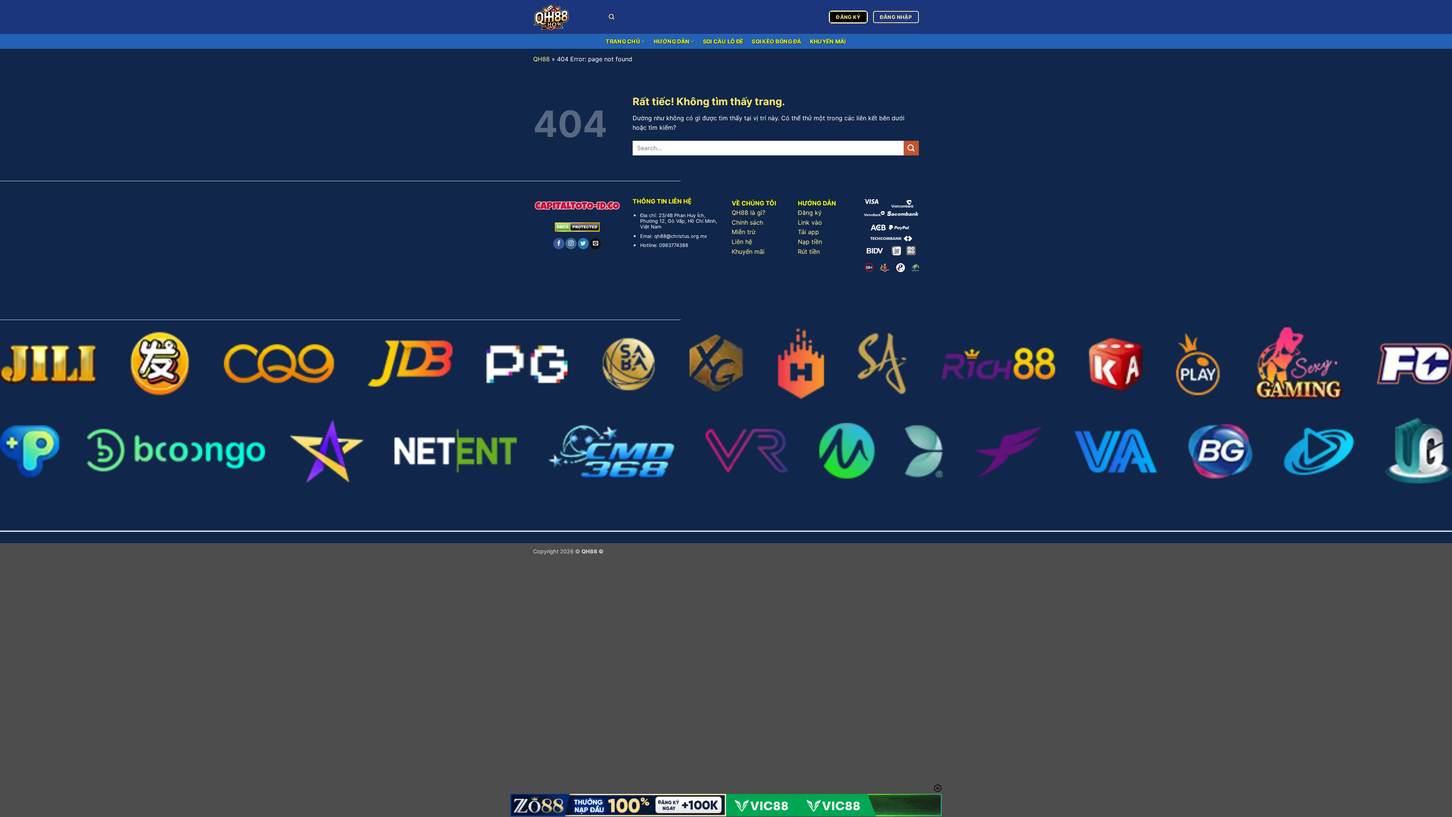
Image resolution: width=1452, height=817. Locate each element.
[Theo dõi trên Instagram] (570, 243)
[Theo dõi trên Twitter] (583, 243)
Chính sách (747, 222)
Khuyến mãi (748, 251)
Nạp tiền (810, 241)
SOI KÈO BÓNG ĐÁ (776, 41)
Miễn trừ (743, 232)
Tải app (808, 232)
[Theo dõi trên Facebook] (558, 243)
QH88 (541, 59)
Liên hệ (742, 241)
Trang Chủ (623, 41)
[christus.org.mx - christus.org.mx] (565, 17)
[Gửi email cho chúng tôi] (595, 243)
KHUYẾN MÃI (828, 41)
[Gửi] (911, 148)
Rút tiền (809, 251)
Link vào (810, 222)
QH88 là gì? (748, 212)
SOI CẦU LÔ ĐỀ (723, 41)
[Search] (611, 17)
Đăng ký (810, 212)
